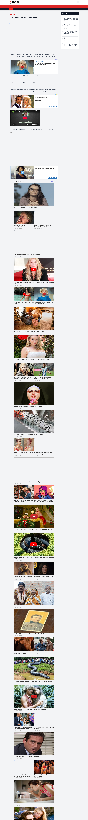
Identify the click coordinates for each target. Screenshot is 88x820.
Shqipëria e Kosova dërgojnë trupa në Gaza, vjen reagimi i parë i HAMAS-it (70, 26)
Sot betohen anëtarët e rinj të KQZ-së (60, 8)
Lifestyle (32, 6)
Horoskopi (52, 6)
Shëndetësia (40, 6)
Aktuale (18, 6)
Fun (47, 6)
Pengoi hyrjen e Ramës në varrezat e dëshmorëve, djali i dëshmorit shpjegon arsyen (70, 44)
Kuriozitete (25, 6)
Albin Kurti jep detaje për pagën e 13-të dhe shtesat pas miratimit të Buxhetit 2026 (71, 32)
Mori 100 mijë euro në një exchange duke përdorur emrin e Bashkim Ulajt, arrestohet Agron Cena (30, 8)
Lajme (11, 6)
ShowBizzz (60, 6)
